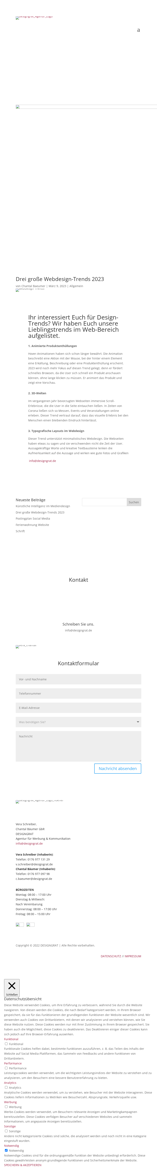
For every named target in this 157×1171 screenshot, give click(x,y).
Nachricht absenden (118, 768)
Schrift (20, 531)
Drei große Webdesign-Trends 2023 (40, 512)
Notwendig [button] (11, 1146)
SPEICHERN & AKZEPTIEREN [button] (22, 1165)
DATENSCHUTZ (111, 956)
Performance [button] (13, 1063)
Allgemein (76, 286)
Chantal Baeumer (33, 286)
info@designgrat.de (42, 461)
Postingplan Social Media (33, 518)
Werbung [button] (10, 1102)
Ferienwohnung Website (32, 525)
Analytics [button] (10, 1083)
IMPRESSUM (133, 956)
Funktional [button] (11, 1039)
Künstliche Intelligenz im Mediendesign (43, 506)
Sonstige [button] (10, 1126)
